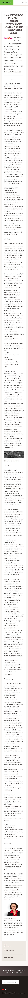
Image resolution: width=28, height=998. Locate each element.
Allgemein (10, 957)
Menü (25, 2)
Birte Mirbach (6, 2)
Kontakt (19, 972)
